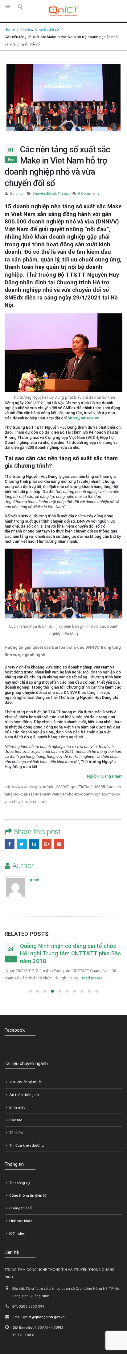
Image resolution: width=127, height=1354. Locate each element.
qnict (19, 193)
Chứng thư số (20, 1208)
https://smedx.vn (84, 418)
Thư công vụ (19, 1183)
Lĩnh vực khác (20, 1221)
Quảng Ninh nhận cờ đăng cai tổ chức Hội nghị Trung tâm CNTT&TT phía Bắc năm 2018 (70, 954)
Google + (46, 844)
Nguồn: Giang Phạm (104, 776)
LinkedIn (34, 844)
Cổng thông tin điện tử (28, 1195)
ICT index (17, 1233)
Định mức (17, 1107)
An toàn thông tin (24, 1095)
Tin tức (63, 193)
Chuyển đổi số (44, 193)
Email (59, 844)
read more (91, 978)
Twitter (22, 844)
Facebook (9, 844)
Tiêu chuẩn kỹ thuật (25, 1082)
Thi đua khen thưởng (26, 1145)
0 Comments (89, 193)
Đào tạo (15, 1120)
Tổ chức (16, 1133)
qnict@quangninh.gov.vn (44, 1317)
